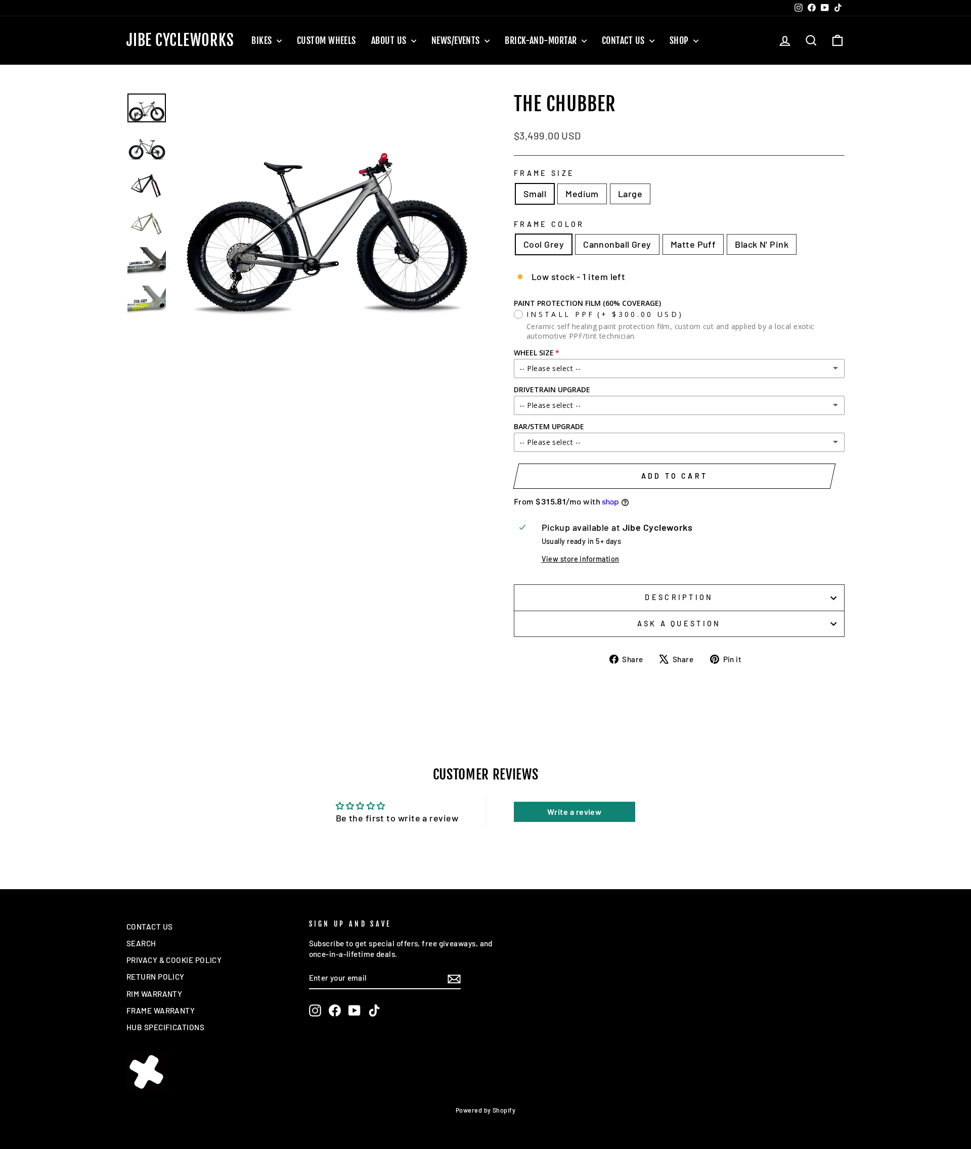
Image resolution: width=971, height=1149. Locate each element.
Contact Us (624, 40)
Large (630, 193)
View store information (581, 559)
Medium (582, 193)
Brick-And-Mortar (542, 40)
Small (534, 193)
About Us (390, 40)
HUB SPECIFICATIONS (165, 1027)
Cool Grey (543, 244)
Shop (680, 40)
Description (679, 597)
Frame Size (544, 173)
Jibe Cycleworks (180, 40)
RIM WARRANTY (154, 993)
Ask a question (679, 623)
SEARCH (141, 943)
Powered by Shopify (485, 1110)
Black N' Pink (761, 244)
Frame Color (549, 224)
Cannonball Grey (617, 244)
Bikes (262, 40)
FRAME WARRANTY (160, 1010)
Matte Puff (693, 244)
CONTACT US (149, 926)
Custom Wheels (326, 40)
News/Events (456, 40)
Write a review (574, 811)
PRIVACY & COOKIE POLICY (174, 959)
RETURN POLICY (155, 976)
